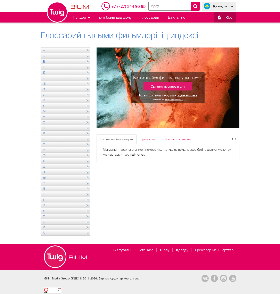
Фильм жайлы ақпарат (116, 139)
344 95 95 (128, 6)
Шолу (165, 250)
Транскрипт (148, 139)
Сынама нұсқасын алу (168, 86)
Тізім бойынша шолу (114, 17)
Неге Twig (146, 250)
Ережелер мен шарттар (214, 250)
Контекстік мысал (177, 139)
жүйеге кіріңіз (187, 95)
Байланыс (176, 17)
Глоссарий (149, 17)
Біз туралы (122, 250)
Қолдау (182, 250)
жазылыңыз (174, 99)
